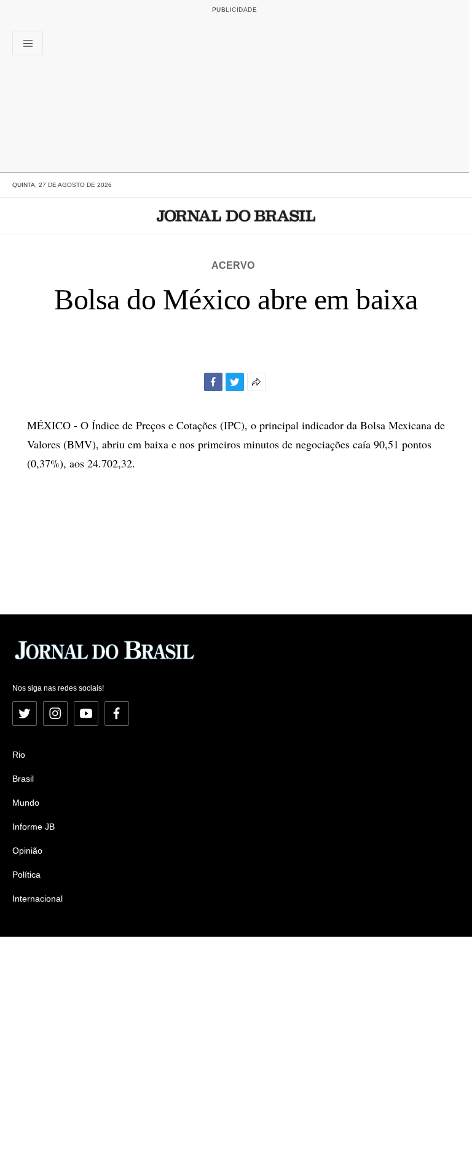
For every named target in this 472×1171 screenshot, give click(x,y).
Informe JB (33, 827)
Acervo (232, 265)
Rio (18, 755)
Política (26, 874)
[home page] (236, 216)
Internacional (37, 898)
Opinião (27, 850)
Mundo (25, 803)
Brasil (23, 779)
